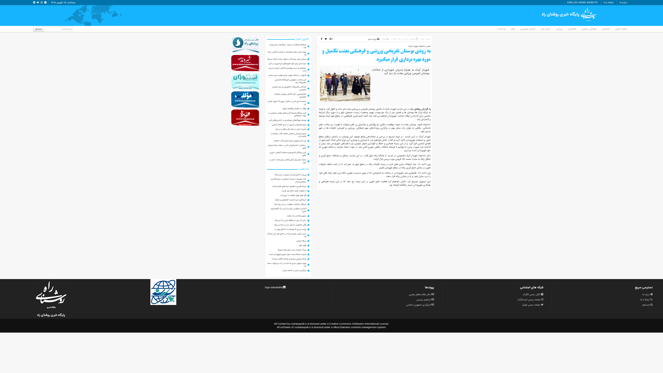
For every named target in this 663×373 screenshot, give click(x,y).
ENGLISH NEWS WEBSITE (582, 3)
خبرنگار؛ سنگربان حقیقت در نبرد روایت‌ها (290, 204)
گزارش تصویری (527, 29)
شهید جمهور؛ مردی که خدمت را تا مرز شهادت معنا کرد (286, 265)
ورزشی (559, 29)
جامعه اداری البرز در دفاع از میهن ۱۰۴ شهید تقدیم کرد (287, 103)
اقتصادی (572, 29)
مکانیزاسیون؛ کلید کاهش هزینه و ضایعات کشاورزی (290, 96)
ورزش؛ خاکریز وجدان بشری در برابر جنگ (290, 174)
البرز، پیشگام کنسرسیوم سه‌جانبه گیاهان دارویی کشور (288, 154)
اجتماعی (606, 29)
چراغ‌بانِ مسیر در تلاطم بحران (294, 270)
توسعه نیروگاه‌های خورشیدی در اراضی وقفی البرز (287, 120)
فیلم (513, 29)
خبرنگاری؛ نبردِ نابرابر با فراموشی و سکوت (290, 200)
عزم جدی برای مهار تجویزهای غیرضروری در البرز (287, 63)
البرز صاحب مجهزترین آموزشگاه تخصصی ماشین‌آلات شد (290, 81)
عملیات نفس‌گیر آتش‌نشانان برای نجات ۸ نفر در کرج (287, 161)
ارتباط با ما (609, 3)
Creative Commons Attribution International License (358, 324)
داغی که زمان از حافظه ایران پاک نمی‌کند (290, 220)
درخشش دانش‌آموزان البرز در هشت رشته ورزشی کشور (287, 147)
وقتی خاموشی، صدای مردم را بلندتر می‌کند (290, 225)
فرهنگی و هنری (589, 29)
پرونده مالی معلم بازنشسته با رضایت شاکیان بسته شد (287, 53)
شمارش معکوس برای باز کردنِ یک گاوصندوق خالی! (288, 210)
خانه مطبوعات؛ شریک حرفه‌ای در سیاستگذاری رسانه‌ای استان (288, 181)
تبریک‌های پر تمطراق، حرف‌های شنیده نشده (289, 186)
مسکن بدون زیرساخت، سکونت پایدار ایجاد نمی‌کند (286, 59)
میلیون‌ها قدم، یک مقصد (296, 216)
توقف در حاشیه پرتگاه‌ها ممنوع (294, 108)
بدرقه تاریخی (301, 241)
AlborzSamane (341, 327)
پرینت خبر (372, 39)
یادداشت (501, 29)
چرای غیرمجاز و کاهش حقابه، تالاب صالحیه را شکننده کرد (288, 135)
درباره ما (623, 3)
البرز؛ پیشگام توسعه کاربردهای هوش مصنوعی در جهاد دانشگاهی (287, 114)
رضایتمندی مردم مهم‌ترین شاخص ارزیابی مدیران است (287, 69)
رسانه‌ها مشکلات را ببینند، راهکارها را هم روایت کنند (287, 46)
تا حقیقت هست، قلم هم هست (294, 191)
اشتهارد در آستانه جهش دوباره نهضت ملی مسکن (287, 75)
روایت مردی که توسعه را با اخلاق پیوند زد (290, 229)
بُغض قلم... (302, 245)
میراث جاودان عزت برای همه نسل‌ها (292, 250)
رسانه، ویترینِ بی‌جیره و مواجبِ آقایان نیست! (289, 259)
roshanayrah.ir (299, 324)
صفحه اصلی (621, 29)
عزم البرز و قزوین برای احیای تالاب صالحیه (290, 140)
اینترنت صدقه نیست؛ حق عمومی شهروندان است (287, 254)
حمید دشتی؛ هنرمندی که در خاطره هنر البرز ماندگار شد (286, 235)
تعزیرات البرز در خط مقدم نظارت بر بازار (290, 129)
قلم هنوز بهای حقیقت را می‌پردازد (293, 195)
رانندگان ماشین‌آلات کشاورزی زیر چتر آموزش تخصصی (289, 88)
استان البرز (546, 29)
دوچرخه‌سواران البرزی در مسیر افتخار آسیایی (289, 124)
